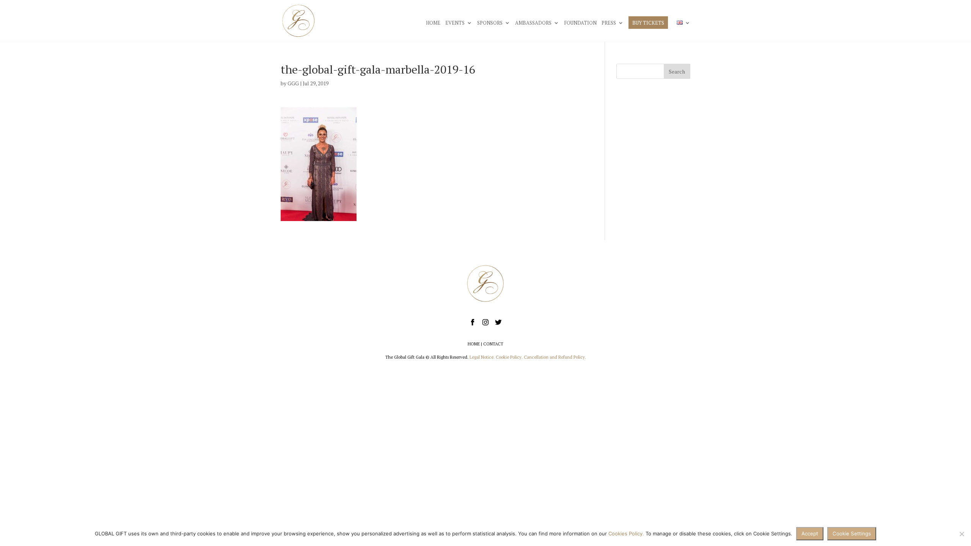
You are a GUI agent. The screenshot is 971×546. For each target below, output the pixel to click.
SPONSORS (490, 23)
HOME (433, 23)
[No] (961, 534)
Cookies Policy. (626, 533)
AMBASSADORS (533, 23)
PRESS (609, 23)
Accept (809, 533)
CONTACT (493, 344)
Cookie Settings (852, 533)
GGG (293, 83)
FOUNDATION (580, 23)
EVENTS (455, 23)
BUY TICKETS (648, 23)
